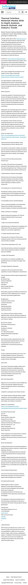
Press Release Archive (16, 577)
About (7, 577)
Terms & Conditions (20, 580)
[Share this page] (26, 12)
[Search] (19, 12)
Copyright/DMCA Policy (7, 582)
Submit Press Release (8, 580)
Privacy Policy (17, 582)
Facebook (3, 518)
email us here (4, 513)
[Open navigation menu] (2, 12)
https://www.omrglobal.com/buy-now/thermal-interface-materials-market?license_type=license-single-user (14, 137)
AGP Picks (3, 2)
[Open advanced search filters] (22, 12)
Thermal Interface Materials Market (16, 58)
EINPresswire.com (21, 38)
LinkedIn (3, 516)
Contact (25, 582)
